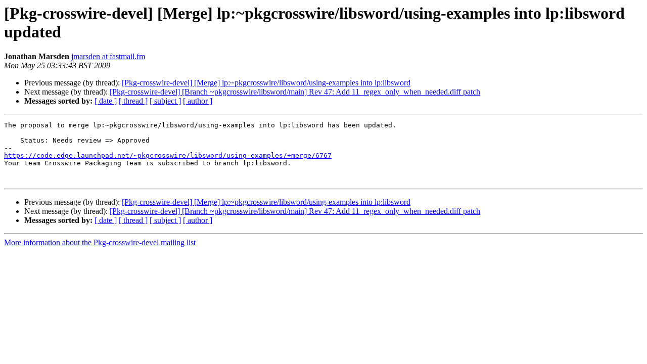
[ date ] (106, 101)
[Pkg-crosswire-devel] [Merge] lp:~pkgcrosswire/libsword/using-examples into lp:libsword (266, 82)
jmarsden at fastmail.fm (108, 56)
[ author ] (197, 101)
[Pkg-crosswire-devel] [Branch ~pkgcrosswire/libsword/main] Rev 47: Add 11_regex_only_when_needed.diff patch (295, 91)
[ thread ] (133, 101)
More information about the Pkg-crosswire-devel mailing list (100, 242)
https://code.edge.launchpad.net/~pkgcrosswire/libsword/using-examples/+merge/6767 (168, 155)
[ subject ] (165, 101)
